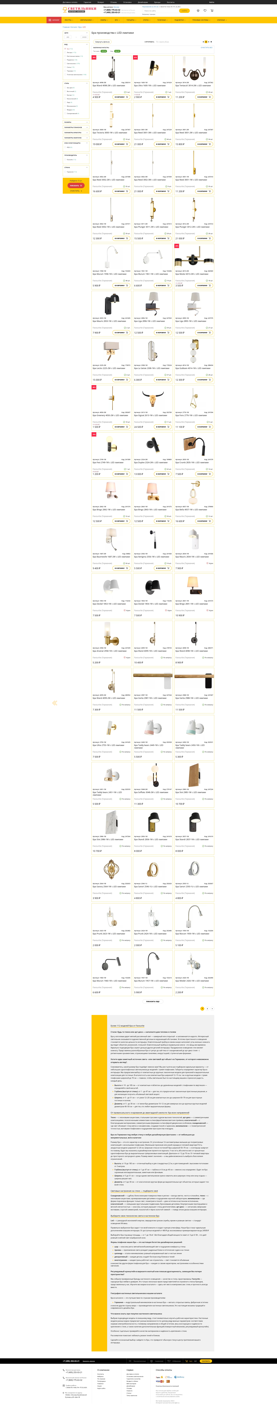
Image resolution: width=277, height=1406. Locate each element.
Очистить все (206, 48)
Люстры (71, 52)
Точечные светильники (76, 74)
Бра (80, 27)
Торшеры (71, 71)
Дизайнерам (143, 2)
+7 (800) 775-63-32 (119, 10)
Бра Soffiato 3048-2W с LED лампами (151, 792)
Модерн (71, 110)
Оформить (206, 1361)
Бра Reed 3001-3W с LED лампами (150, 132)
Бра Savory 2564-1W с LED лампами (109, 886)
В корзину (120, 97)
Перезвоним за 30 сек (150, 7)
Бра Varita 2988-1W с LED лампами (192, 698)
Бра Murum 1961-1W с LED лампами (151, 274)
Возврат (101, 2)
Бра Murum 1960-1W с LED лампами (109, 980)
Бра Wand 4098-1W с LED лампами (192, 651)
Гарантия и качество (133, 1379)
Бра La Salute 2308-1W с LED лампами (151, 368)
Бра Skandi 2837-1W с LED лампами (192, 839)
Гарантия (87, 2)
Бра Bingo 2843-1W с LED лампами (150, 509)
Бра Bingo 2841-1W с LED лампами (192, 603)
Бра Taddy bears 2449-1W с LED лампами (148, 746)
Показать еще (152, 1001)
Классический (72, 99)
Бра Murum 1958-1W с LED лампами (109, 274)
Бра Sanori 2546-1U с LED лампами (150, 886)
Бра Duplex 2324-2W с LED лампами (150, 462)
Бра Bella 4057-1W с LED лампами (191, 509)
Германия (72, 172)
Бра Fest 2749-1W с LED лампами (108, 462)
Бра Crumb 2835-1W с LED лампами (192, 462)
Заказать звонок (89, 1361)
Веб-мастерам (131, 1384)
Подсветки (72, 60)
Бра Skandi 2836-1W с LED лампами (150, 839)
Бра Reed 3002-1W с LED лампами (108, 227)
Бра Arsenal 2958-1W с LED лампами (109, 651)
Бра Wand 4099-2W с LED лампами (109, 698)
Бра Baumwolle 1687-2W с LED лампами (111, 556)
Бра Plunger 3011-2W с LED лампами (151, 227)
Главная (66, 27)
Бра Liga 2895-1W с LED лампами (191, 321)
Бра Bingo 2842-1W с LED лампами (109, 509)
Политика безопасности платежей (167, 1386)
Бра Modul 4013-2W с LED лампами (192, 274)
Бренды (157, 2)
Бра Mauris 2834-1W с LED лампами (192, 556)
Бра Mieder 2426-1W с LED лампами (192, 980)
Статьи (129, 1393)
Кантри (70, 95)
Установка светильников (135, 1376)
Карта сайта (101, 1388)
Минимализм (72, 106)
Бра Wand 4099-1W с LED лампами (150, 651)
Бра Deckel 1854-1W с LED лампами (150, 603)
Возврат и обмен (132, 1381)
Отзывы (113, 2)
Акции (99, 1386)
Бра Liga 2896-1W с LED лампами (149, 321)
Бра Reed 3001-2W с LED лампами (191, 132)
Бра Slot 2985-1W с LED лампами (191, 792)
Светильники (73, 63)
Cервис (130, 1370)
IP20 (69, 147)
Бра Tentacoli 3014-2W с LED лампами (193, 85)
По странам (101, 1379)
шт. (191, 1361)
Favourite (71, 160)
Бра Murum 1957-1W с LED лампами (151, 980)
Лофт (69, 102)
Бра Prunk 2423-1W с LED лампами (109, 933)
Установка (127, 2)
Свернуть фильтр (102, 42)
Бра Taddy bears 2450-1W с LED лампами (190, 746)
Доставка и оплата (70, 2)
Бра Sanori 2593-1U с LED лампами (192, 886)
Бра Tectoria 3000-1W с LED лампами (110, 132)
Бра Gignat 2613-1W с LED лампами (150, 415)
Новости (129, 1391)
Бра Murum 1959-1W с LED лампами (192, 933)
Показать (74, 186)
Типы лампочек (132, 1395)
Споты (70, 67)
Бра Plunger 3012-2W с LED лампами (192, 227)
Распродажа (101, 1381)
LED (103, 51)
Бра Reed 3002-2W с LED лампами (108, 179)
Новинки (100, 1384)
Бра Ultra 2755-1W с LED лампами (108, 745)
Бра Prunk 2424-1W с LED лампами (150, 933)
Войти (211, 2)
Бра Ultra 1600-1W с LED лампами (150, 85)
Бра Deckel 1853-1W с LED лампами (109, 603)
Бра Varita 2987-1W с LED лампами (150, 698)
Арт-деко (71, 88)
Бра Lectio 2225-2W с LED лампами (109, 368)
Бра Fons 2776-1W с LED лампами (191, 415)
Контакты (171, 2)
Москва (116, 7)
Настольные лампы (75, 56)
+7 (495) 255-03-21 (119, 12)
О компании (103, 1370)
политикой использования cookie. (168, 1396)
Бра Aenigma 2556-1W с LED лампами (151, 556)
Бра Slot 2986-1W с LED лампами (108, 839)
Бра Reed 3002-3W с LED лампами (150, 179)
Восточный (71, 91)
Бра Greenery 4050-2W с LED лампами (110, 415)
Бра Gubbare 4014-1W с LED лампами (193, 368)
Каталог (55, 20)
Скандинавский (73, 113)
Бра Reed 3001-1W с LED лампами (191, 179)
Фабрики (100, 1376)
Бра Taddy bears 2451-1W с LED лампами (107, 793)
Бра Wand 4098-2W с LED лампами (109, 85)
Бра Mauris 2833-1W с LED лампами (109, 321)
